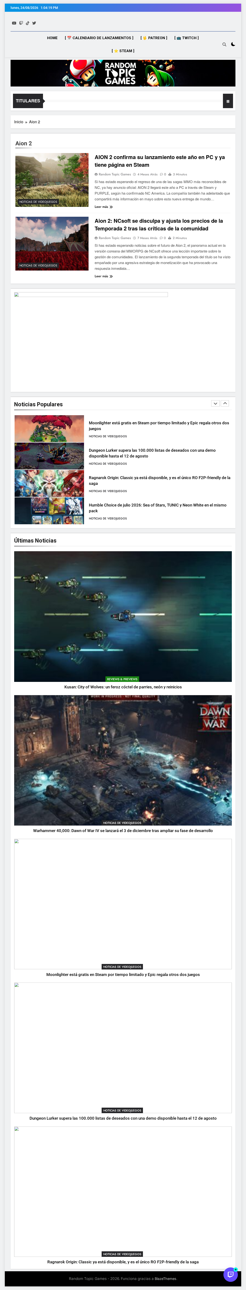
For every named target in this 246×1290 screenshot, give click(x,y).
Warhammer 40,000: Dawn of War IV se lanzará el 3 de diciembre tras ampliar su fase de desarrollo (123, 830)
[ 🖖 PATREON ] (154, 38)
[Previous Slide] (215, 403)
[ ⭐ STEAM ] (123, 51)
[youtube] (14, 23)
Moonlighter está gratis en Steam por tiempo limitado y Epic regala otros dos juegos (123, 974)
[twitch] (21, 23)
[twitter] (34, 23)
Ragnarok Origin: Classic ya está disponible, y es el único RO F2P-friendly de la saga (123, 1262)
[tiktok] (28, 23)
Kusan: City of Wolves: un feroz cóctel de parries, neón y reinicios (123, 687)
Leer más (101, 206)
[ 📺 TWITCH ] (186, 38)
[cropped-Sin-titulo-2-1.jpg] (123, 73)
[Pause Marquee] (228, 101)
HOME (52, 38)
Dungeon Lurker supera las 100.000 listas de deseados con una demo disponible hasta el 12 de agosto (123, 1118)
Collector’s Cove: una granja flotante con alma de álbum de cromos (149, 508)
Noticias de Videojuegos (38, 202)
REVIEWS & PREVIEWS (122, 679)
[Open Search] (224, 44)
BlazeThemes (165, 1279)
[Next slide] (225, 403)
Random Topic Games (115, 174)
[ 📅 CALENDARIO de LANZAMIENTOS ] (99, 38)
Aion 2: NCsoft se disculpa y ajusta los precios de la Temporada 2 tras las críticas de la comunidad (159, 224)
